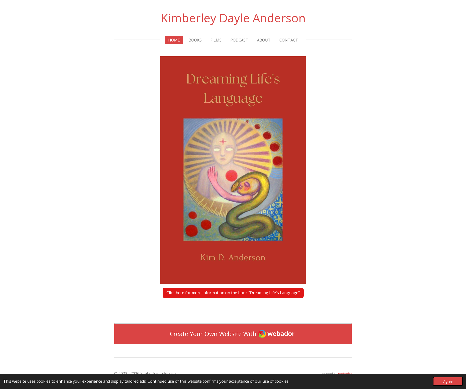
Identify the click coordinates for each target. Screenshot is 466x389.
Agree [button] (448, 381)
